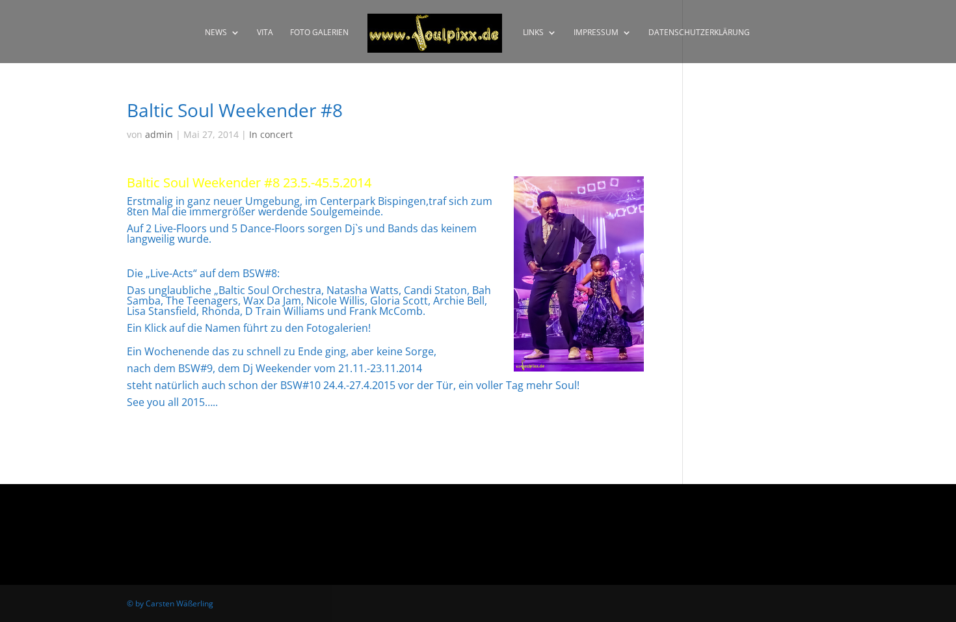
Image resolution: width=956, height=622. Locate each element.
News (216, 33)
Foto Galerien (319, 33)
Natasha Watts (362, 290)
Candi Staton (435, 290)
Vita (265, 33)
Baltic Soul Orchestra (270, 290)
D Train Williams (285, 311)
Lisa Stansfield (161, 311)
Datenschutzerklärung (699, 33)
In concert (271, 134)
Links (533, 33)
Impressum (596, 33)
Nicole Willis (335, 300)
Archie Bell (459, 300)
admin (159, 134)
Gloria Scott (399, 300)
